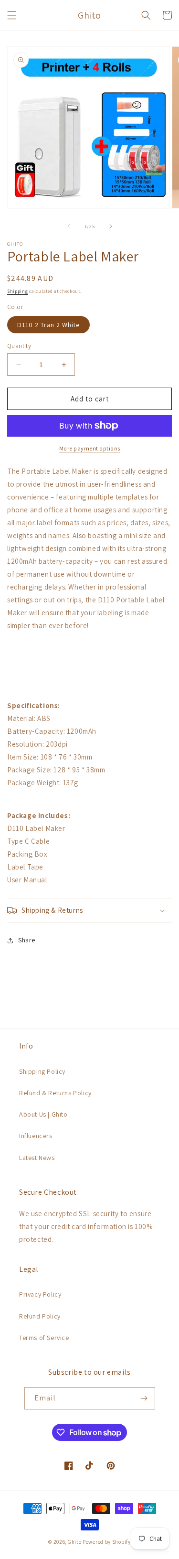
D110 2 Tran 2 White (48, 324)
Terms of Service (44, 1337)
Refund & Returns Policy (55, 1093)
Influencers (36, 1135)
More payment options (89, 448)
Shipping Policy (42, 1071)
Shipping (17, 291)
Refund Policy (40, 1316)
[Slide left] (68, 226)
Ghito (75, 1542)
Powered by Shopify (107, 1542)
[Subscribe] (144, 1398)
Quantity (19, 346)
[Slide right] (110, 226)
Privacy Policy (40, 1294)
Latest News (37, 1157)
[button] (11, 15)
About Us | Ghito (43, 1114)
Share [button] (26, 940)
